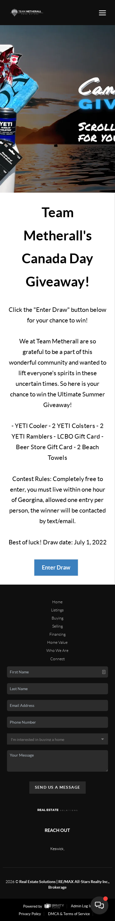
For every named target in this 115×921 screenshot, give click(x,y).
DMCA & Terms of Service (69, 914)
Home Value (57, 642)
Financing (57, 634)
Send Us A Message (57, 787)
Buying (57, 618)
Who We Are (57, 650)
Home (57, 602)
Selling (57, 626)
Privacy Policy (30, 914)
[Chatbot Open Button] (99, 905)
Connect (57, 659)
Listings (57, 610)
